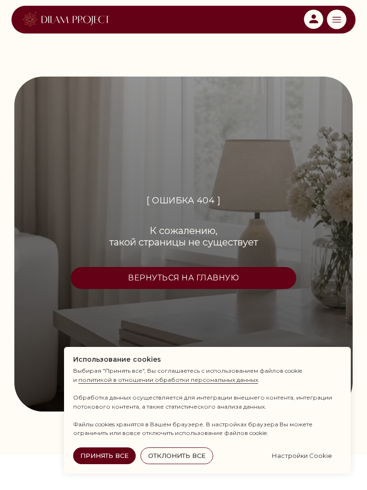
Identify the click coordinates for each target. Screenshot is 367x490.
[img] (66, 19)
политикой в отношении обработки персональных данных (168, 379)
